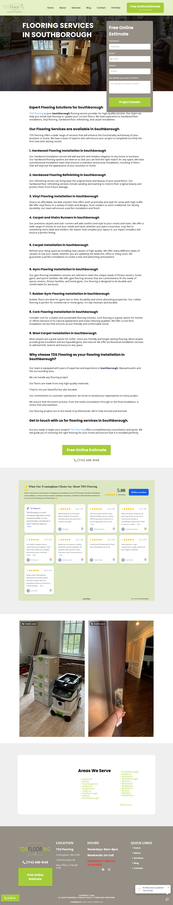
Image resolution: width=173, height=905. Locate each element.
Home (50, 7)
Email (112, 53)
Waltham (127, 788)
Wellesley (127, 786)
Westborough (130, 778)
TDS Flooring (36, 113)
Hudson (86, 791)
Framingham (90, 784)
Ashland (87, 779)
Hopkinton (88, 788)
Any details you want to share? (123, 78)
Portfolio (115, 7)
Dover (85, 781)
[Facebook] (103, 869)
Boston (126, 790)
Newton (126, 793)
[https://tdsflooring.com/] (14, 7)
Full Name (114, 41)
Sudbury (126, 774)
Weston (126, 781)
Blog (88, 7)
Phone (112, 65)
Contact (101, 7)
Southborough (130, 771)
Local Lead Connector (92, 902)
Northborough (90, 798)
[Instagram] (109, 869)
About (62, 7)
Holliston (87, 786)
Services (76, 7)
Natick (86, 795)
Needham (128, 795)
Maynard (127, 783)
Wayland (127, 776)
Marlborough (90, 793)
